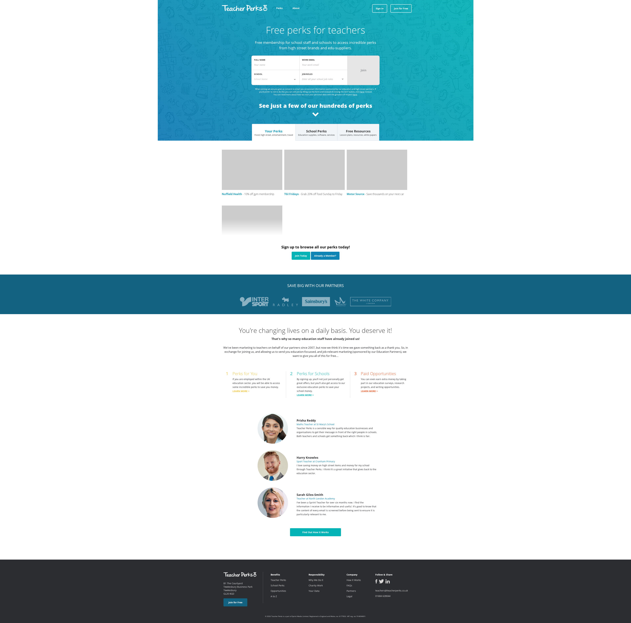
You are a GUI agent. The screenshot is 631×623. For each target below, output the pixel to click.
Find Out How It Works (315, 532)
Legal (349, 596)
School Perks (277, 585)
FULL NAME (259, 59)
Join (363, 70)
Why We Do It (316, 580)
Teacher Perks (278, 580)
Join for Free (401, 8)
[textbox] (323, 79)
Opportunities (278, 590)
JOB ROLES (307, 74)
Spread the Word (628, 314)
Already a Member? (325, 255)
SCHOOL (258, 74)
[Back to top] (6, 619)
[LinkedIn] (388, 581)
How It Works (354, 580)
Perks (279, 8)
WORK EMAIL (308, 59)
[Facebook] (376, 581)
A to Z (274, 596)
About (296, 8)
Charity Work (316, 585)
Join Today (301, 255)
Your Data (314, 590)
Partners (351, 590)
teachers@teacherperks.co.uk (391, 590)
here (362, 91)
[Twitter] (381, 581)
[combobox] (275, 79)
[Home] (244, 6)
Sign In (380, 8)
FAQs (349, 585)
